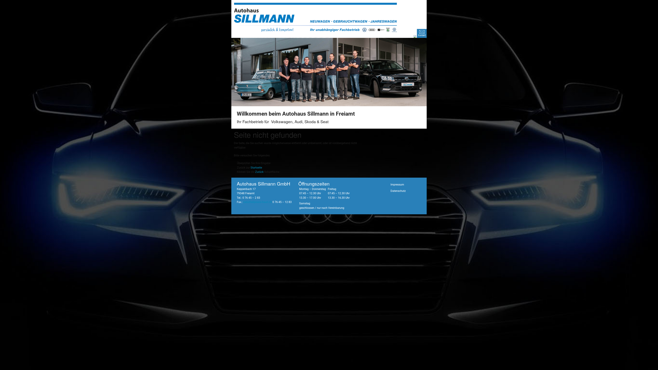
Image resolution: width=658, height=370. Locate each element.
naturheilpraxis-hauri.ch (257, 202)
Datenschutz (398, 191)
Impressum (397, 184)
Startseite (256, 167)
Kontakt (422, 35)
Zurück (259, 172)
